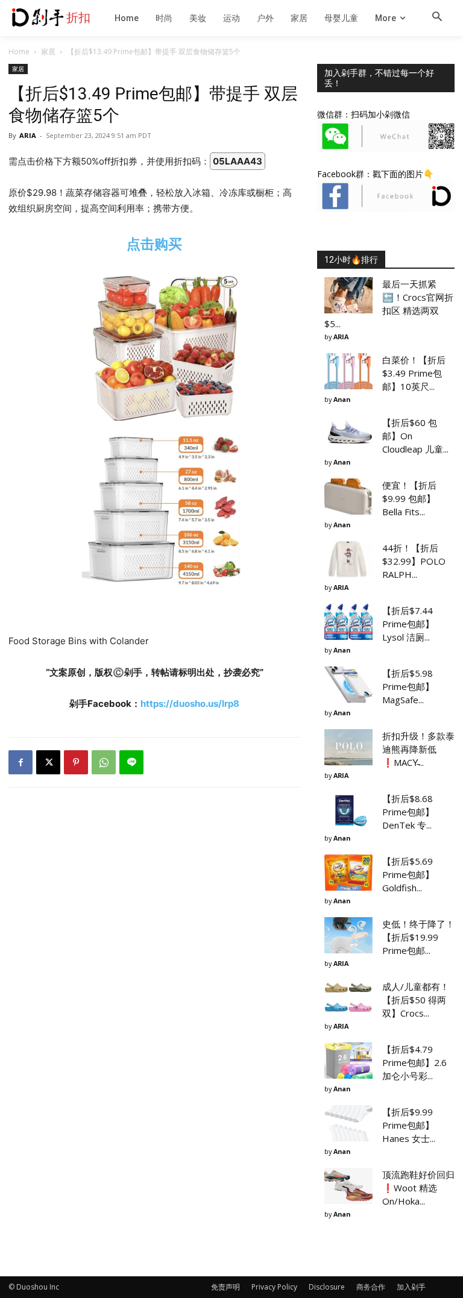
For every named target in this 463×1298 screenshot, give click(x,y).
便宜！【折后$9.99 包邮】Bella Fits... (409, 498)
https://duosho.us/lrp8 (189, 703)
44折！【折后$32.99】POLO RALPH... (414, 561)
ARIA (27, 135)
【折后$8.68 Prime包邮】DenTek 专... (408, 811)
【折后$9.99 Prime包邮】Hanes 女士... (408, 1125)
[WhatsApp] (104, 762)
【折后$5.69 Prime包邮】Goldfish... (408, 874)
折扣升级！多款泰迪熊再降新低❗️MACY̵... (418, 749)
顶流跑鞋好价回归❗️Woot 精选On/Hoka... (418, 1187)
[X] (48, 762)
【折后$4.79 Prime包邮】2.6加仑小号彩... (414, 1062)
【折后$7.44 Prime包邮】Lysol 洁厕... (408, 623)
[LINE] (131, 762)
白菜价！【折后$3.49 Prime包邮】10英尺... (414, 373)
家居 (48, 51)
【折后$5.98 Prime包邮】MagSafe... (408, 686)
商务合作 (370, 1287)
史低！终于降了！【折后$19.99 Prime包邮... (418, 937)
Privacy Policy (274, 1287)
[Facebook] (20, 762)
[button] (437, 17)
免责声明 (225, 1287)
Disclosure (327, 1287)
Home (19, 51)
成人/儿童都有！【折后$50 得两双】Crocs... (415, 999)
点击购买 (154, 244)
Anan (341, 399)
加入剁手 (411, 1287)
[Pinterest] (76, 762)
